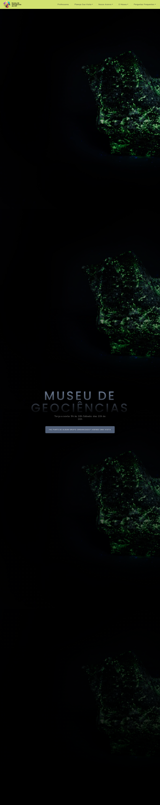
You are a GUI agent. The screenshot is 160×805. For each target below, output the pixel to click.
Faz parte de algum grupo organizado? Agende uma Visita (80, 430)
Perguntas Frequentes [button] (144, 4)
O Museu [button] (123, 4)
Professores (63, 4)
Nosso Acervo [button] (105, 4)
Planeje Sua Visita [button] (82, 4)
